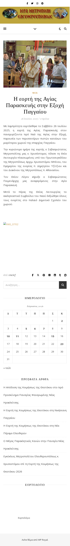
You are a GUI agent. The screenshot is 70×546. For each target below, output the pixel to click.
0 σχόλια (44, 118)
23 (61, 344)
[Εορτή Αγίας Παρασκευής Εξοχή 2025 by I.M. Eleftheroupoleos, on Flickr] (35, 245)
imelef (11, 275)
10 (8, 336)
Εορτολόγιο (24, 517)
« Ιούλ (7, 368)
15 (52, 336)
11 (17, 336)
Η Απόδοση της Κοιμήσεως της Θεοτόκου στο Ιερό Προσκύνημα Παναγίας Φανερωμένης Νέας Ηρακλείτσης (33, 395)
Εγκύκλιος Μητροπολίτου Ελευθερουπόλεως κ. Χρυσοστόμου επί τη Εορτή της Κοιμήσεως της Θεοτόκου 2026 (31, 464)
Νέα (35, 92)
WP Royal (43, 539)
